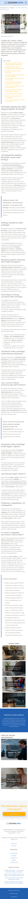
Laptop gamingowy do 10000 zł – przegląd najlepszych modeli (14, 882)
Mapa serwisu (14, 893)
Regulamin (14, 896)
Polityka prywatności (14, 890)
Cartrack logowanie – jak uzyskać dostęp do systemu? (14, 751)
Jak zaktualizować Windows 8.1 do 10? (14, 684)
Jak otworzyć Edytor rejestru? (15, 93)
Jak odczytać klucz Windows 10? (14, 652)
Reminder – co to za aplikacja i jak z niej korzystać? (14, 780)
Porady (14, 860)
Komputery (11, 7)
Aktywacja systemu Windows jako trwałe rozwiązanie (14, 75)
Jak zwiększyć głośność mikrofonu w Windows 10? (14, 700)
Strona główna (4, 7)
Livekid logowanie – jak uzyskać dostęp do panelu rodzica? (14, 871)
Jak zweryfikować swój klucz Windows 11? (14, 668)
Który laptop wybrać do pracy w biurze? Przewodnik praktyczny (14, 874)
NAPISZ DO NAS (14, 814)
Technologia (14, 862)
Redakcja (14, 843)
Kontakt (14, 845)
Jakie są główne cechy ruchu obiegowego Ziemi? (14, 878)
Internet (14, 855)
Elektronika (14, 853)
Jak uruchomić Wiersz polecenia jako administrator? (14, 86)
